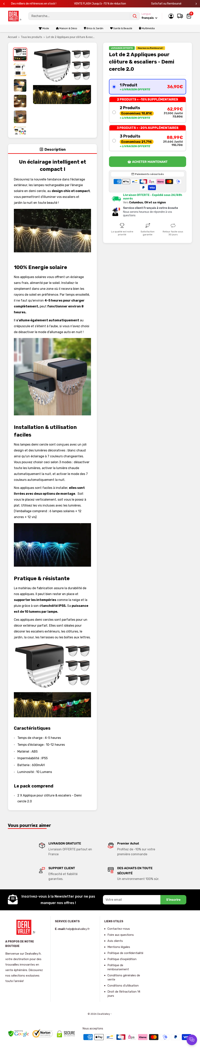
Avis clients (115, 941)
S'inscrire (173, 900)
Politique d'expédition (122, 959)
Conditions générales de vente (123, 977)
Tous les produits (31, 37)
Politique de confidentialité (125, 953)
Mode (45, 28)
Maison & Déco (68, 28)
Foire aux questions (120, 935)
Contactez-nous (118, 928)
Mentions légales (118, 947)
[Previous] (4, 3)
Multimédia (148, 28)
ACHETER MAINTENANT (150, 162)
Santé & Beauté (122, 28)
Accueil (12, 37)
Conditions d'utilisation (123, 985)
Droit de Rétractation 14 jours (123, 994)
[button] (147, 86)
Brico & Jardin (94, 28)
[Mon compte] (171, 16)
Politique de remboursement (118, 967)
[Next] (196, 3)
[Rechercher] (135, 16)
